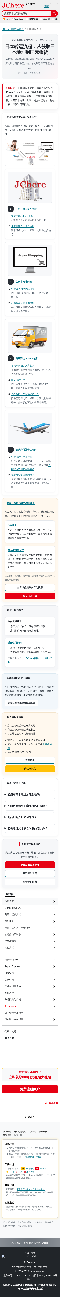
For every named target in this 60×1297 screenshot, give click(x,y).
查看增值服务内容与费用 (30, 587)
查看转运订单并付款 (21, 456)
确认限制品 (30, 768)
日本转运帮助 (9, 1222)
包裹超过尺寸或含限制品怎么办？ (28, 828)
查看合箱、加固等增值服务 (25, 394)
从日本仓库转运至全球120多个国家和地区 (30, 1266)
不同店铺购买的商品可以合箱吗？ (28, 805)
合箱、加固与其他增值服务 (21, 502)
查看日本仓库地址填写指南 (22, 703)
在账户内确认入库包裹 (22, 365)
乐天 (8, 19)
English (45, 1243)
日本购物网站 (20, 1131)
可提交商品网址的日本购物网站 (31, 1189)
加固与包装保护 (16, 550)
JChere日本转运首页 (13, 29)
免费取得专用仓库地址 (22, 226)
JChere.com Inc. (37, 1271)
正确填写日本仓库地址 (22, 303)
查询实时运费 (30, 873)
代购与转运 (10, 1031)
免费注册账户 (30, 1089)
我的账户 (30, 1117)
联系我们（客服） (47, 1285)
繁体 (31, 1243)
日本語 (37, 1243)
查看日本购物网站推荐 (22, 288)
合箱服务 (12, 525)
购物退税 (7, 1135)
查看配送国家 (30, 881)
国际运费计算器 (25, 1226)
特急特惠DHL (12, 959)
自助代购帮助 (9, 1226)
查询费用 (30, 760)
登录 (46, 5)
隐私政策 (49, 1222)
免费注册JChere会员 (22, 216)
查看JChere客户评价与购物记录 (20, 1285)
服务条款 (39, 1222)
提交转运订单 (18, 379)
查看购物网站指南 (33, 1157)
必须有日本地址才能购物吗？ (25, 794)
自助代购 (9, 1038)
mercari (41, 1168)
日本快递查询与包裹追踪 (31, 1288)
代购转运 (33, 1131)
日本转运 (30, 3)
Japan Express (12, 966)
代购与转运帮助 (25, 1222)
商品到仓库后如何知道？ (22, 816)
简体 (26, 1243)
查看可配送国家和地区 (22, 475)
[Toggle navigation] (54, 5)
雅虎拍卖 (33, 19)
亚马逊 (46, 19)
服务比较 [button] (18, 1135)
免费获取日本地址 (30, 864)
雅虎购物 (30, 1172)
